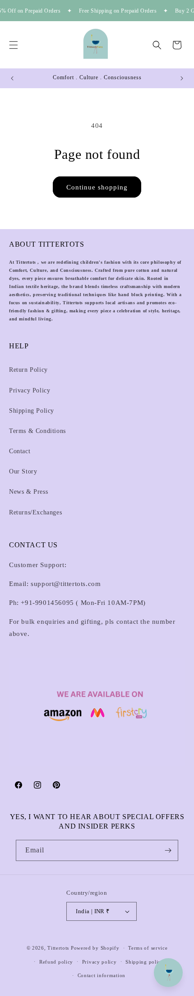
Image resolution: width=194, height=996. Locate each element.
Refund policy (56, 961)
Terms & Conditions (37, 431)
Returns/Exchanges (35, 512)
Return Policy (28, 369)
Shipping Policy (31, 410)
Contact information (101, 975)
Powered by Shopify (95, 948)
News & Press (28, 491)
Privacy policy (99, 961)
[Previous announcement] (12, 78)
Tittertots (58, 948)
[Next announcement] (182, 78)
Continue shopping (97, 187)
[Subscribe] (168, 850)
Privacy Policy (29, 390)
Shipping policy (144, 961)
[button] (13, 45)
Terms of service (147, 948)
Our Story (23, 471)
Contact (19, 451)
